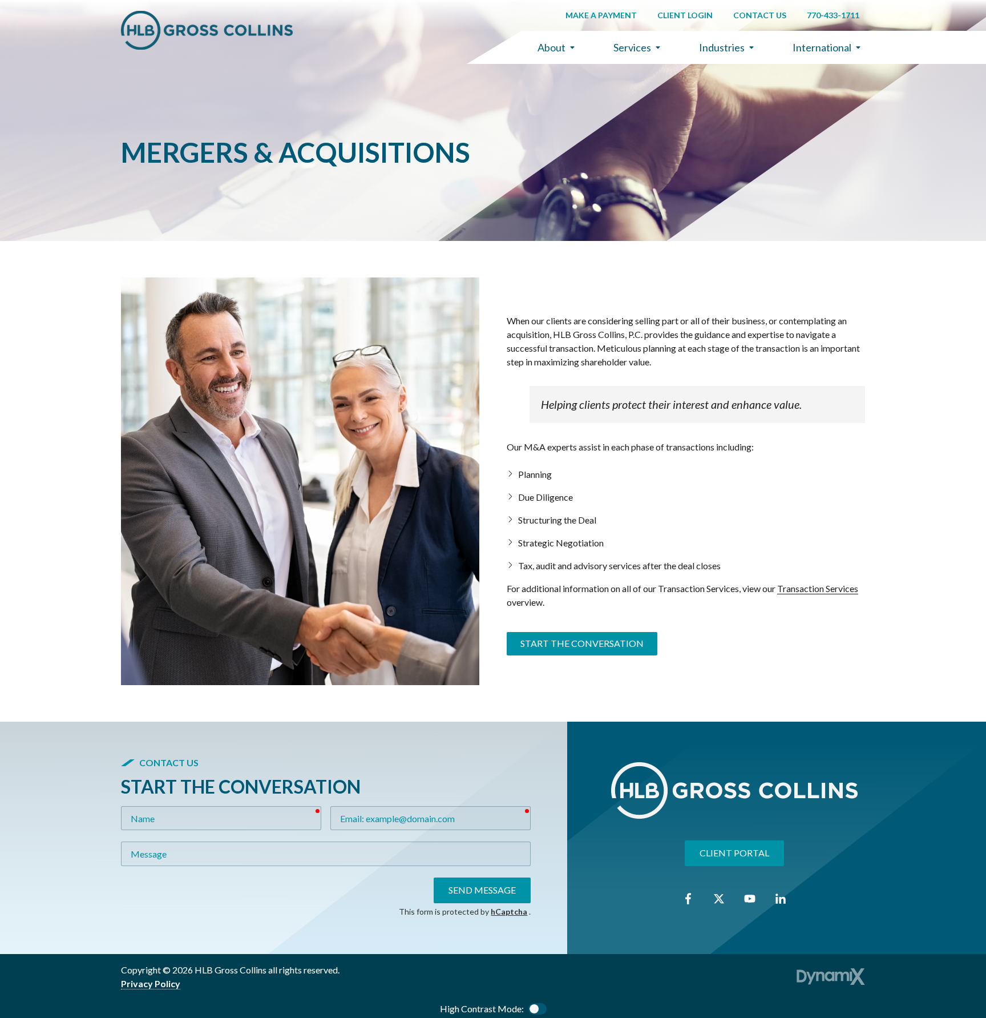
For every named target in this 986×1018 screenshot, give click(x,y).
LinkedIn (780, 898)
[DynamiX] (831, 976)
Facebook (688, 898)
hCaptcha (509, 911)
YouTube (750, 898)
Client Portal (734, 853)
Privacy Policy (150, 983)
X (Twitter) (719, 898)
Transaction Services (817, 588)
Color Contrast (537, 1009)
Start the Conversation (582, 643)
